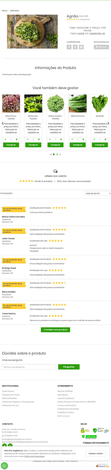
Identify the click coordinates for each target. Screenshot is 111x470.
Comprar (11, 144)
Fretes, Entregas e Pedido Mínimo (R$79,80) (77, 402)
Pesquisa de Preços (11, 394)
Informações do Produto (55, 67)
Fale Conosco (64, 416)
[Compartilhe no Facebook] (69, 47)
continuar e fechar (96, 453)
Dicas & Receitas (9, 398)
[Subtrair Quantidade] (5, 139)
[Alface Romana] (78, 103)
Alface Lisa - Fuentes (33, 117)
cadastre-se (11, 132)
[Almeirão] (100, 103)
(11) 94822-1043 (10, 432)
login (12, 129)
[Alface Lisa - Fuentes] (33, 103)
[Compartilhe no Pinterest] (81, 47)
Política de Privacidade (34, 456)
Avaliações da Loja (10, 405)
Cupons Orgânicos (66, 398)
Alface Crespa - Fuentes (55, 117)
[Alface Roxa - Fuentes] (11, 103)
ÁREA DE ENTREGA (65, 391)
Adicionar (102, 47)
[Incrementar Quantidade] (16, 139)
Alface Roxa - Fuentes (11, 117)
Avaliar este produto (56, 329)
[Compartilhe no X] (75, 47)
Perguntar (69, 366)
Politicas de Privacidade (68, 409)
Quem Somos (8, 391)
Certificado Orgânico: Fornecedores (18, 402)
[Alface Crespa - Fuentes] (55, 103)
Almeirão (100, 116)
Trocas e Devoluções (67, 405)
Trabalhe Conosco (66, 412)
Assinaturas (63, 394)
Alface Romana (78, 116)
